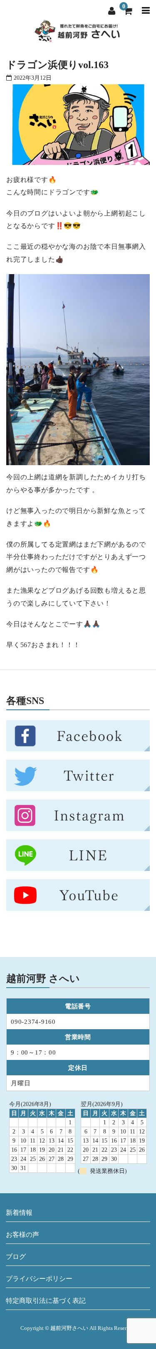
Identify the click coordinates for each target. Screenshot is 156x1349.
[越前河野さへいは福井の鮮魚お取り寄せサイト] (77, 37)
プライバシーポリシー (39, 1278)
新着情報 (19, 1212)
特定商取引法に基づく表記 (46, 1300)
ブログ (16, 1256)
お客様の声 (22, 1234)
